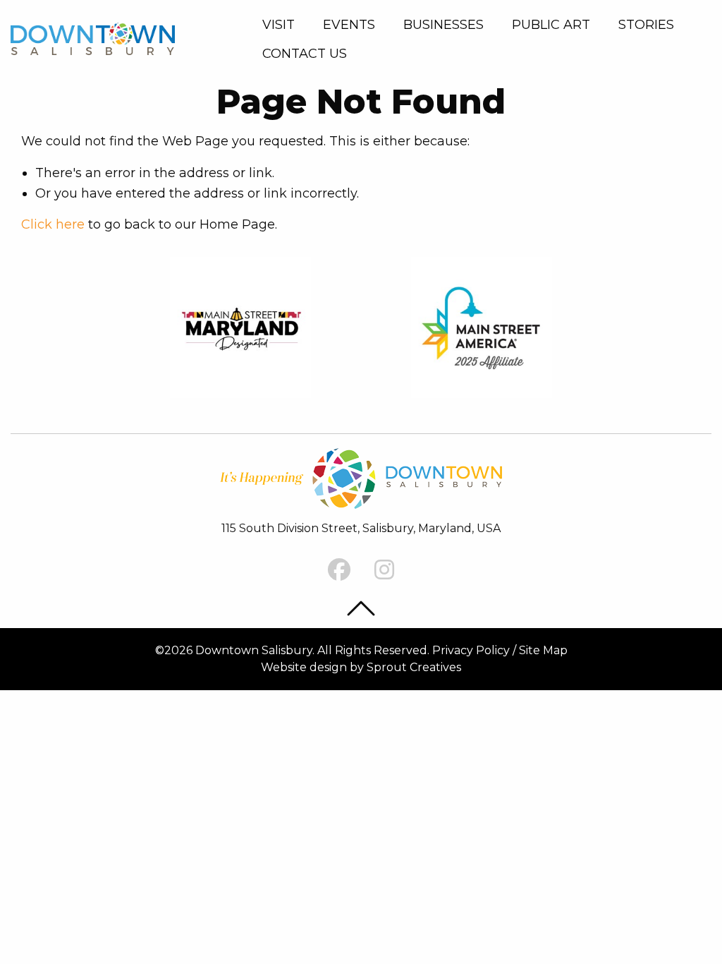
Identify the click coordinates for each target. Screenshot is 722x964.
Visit (278, 24)
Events (349, 24)
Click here (53, 224)
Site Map (543, 650)
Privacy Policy (471, 650)
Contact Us (304, 53)
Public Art (551, 24)
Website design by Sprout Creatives (361, 667)
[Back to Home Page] (93, 38)
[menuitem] (281, 25)
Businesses (443, 24)
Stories (646, 24)
